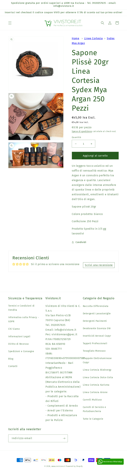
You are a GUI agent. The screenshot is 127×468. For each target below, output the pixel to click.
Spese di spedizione (82, 131)
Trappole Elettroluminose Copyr (97, 360)
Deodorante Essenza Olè (97, 328)
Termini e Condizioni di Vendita (21, 307)
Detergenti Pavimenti (95, 321)
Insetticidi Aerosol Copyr (97, 335)
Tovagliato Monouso (94, 350)
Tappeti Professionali (95, 343)
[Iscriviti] (64, 438)
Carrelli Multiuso (92, 399)
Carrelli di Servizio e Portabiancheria (94, 409)
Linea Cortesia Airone (95, 392)
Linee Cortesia (93, 38)
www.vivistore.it (58, 466)
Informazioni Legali (19, 336)
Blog (10, 358)
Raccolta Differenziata (95, 306)
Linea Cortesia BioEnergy (97, 369)
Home (75, 38)
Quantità (76, 137)
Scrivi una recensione (99, 265)
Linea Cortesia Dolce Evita (98, 377)
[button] (10, 23)
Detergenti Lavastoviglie (97, 313)
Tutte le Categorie (93, 418)
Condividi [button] (81, 242)
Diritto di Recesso (18, 344)
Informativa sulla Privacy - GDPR (23, 319)
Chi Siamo (14, 329)
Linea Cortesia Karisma (96, 384)
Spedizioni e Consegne (21, 351)
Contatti (13, 366)
